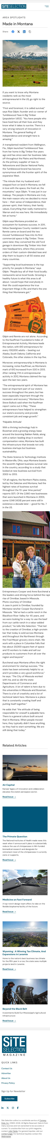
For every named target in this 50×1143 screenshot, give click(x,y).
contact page (7, 1134)
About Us (5, 1078)
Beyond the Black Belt (15, 1008)
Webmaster (6, 1136)
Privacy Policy (8, 1083)
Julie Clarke (13, 1131)
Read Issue (8, 969)
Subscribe (9, 1098)
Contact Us (6, 1068)
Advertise (6, 1073)
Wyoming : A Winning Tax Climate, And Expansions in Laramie (24, 953)
